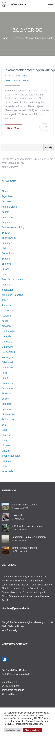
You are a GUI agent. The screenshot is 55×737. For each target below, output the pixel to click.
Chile (4, 248)
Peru (4, 373)
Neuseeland (8, 352)
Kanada (6, 310)
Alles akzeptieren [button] (32, 730)
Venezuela (7, 471)
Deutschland (8, 253)
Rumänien (7, 383)
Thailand (6, 435)
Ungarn (6, 450)
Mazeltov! (16, 515)
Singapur (6, 404)
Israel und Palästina (12, 295)
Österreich (7, 367)
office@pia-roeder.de (13, 690)
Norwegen (7, 357)
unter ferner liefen (17, 80)
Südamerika (8, 414)
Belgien (6, 222)
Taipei (5, 430)
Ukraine (6, 445)
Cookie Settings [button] (13, 730)
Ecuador (6, 258)
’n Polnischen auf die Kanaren (27, 526)
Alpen (5, 191)
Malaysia (6, 336)
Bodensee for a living (13, 227)
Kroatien (6, 326)
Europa (5, 269)
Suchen (48, 147)
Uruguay (6, 461)
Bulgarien (7, 243)
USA (4, 466)
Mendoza (7, 341)
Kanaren (6, 315)
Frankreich (7, 284)
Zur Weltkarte (9, 181)
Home (5, 38)
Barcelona (7, 217)
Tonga (5, 440)
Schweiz (6, 393)
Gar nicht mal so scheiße (24, 504)
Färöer (5, 274)
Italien (5, 300)
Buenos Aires (9, 238)
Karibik (5, 321)
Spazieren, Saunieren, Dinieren (28, 537)
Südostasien (8, 419)
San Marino (8, 388)
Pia (25, 75)
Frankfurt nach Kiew (12, 279)
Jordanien (7, 305)
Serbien (6, 398)
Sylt (4, 424)
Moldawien (7, 347)
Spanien (6, 409)
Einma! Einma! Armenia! (24, 548)
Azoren (5, 212)
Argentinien (8, 196)
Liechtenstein (9, 331)
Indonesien (8, 289)
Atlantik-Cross (9, 206)
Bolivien (6, 232)
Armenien (7, 201)
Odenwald (7, 362)
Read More (13, 128)
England (6, 263)
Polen (5, 378)
